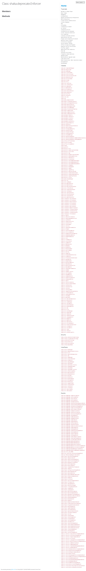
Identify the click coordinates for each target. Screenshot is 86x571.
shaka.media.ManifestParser (67, 104)
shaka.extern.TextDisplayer (67, 384)
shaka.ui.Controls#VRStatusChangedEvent (70, 562)
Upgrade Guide (64, 55)
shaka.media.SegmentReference (68, 113)
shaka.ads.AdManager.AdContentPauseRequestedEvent (73, 403)
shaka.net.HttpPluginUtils (67, 133)
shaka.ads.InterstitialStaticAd (68, 75)
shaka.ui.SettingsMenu (66, 273)
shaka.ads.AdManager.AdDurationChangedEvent (71, 407)
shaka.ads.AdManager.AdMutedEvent (69, 419)
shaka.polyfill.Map (65, 153)
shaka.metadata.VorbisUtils (67, 121)
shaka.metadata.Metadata (67, 119)
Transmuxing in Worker (66, 26)
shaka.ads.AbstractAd (66, 69)
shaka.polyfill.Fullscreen (67, 151)
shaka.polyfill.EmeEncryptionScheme (69, 150)
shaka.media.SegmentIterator (68, 112)
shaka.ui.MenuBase (65, 245)
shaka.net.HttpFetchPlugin (67, 131)
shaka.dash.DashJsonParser (67, 90)
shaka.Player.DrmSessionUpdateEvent (69, 476)
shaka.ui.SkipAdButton (66, 274)
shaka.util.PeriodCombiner (67, 323)
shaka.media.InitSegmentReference (69, 102)
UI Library (63, 28)
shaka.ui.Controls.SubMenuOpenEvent (69, 544)
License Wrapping (65, 22)
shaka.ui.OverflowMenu (66, 250)
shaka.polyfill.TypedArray (67, 169)
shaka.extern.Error (65, 352)
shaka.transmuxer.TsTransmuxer (68, 213)
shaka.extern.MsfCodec (66, 375)
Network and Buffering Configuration (70, 17)
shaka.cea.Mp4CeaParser (66, 87)
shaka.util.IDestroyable (67, 389)
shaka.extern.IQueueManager (67, 361)
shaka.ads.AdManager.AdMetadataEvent (70, 416)
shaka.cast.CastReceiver (67, 84)
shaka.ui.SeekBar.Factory (67, 271)
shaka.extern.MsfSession (67, 381)
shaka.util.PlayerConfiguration (68, 324)
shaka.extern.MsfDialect (67, 377)
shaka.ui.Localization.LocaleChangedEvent (71, 564)
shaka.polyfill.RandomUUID (67, 166)
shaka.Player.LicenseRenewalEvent (69, 486)
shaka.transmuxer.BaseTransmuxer (69, 201)
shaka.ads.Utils (65, 81)
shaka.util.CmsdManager (66, 301)
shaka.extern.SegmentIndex (67, 383)
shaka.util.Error (65, 309)
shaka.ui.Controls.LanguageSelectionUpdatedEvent (73, 539)
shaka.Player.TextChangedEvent (68, 520)
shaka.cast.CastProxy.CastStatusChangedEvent (72, 453)
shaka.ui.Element (65, 229)
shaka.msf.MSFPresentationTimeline (69, 125)
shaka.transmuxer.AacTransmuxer (68, 198)
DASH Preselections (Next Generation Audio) (71, 60)
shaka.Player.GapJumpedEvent (68, 483)
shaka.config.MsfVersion (67, 341)
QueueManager (64, 63)
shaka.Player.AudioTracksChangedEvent (70, 460)
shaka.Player (64, 145)
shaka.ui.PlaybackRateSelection (68, 254)
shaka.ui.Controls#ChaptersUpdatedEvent (70, 552)
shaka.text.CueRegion (66, 181)
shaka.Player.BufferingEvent (68, 465)
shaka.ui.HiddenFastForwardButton (69, 233)
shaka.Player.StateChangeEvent (68, 517)
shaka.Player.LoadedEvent (67, 488)
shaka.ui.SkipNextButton (67, 276)
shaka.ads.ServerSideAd (66, 78)
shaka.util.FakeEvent (66, 314)
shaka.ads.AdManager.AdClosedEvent (69, 400)
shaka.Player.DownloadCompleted (68, 471)
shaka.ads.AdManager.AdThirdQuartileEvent (71, 436)
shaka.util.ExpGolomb (66, 312)
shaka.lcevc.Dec (65, 96)
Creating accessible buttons (68, 35)
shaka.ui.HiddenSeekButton (67, 236)
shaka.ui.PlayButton (66, 256)
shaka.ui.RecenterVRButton (67, 262)
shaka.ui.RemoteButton (66, 263)
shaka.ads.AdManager (66, 71)
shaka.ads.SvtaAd (65, 80)
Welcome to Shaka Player (67, 11)
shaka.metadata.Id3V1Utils (67, 116)
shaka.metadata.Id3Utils (67, 115)
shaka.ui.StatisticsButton (67, 282)
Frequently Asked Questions (67, 54)
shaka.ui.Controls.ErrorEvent (68, 538)
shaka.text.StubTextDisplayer (68, 189)
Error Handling (64, 34)
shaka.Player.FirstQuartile (67, 482)
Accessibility (64, 61)
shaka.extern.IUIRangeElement (68, 366)
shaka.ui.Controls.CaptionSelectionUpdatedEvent (72, 533)
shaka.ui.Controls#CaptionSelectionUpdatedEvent (72, 548)
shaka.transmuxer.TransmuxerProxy (69, 210)
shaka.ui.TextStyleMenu (66, 289)
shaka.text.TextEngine (66, 191)
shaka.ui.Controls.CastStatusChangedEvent (71, 535)
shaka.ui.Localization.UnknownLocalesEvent (71, 567)
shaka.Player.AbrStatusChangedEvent (69, 456)
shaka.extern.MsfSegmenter (67, 380)
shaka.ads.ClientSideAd (66, 72)
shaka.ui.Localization (66, 241)
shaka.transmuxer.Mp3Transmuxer (68, 206)
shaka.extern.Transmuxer (67, 387)
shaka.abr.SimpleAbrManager (67, 68)
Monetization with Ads (66, 37)
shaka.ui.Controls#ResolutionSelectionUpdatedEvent (73, 556)
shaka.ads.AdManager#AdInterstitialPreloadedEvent (73, 445)
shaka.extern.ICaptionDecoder (68, 358)
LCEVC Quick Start (65, 58)
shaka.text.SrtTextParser (67, 188)
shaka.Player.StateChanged (67, 515)
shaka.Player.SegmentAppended (68, 507)
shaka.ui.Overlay (65, 251)
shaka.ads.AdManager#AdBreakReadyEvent (70, 442)
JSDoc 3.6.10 (13, 569)
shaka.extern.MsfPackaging (67, 378)
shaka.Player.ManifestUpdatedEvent (69, 492)
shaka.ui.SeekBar (65, 270)
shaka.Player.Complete (66, 468)
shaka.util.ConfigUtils (66, 303)
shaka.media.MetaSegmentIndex (68, 106)
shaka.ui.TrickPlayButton (67, 292)
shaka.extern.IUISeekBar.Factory (69, 369)
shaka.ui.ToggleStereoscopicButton (69, 291)
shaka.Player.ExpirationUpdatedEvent (70, 480)
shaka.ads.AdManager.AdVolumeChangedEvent (71, 438)
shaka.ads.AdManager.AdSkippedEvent (69, 429)
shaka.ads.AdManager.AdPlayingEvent (69, 422)
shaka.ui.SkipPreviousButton (68, 277)
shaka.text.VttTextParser (67, 195)
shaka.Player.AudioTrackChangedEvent (70, 459)
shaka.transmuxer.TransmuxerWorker (69, 212)
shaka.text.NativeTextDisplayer (68, 186)
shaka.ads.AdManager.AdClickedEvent (69, 397)
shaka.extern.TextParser (67, 386)
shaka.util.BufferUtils (66, 300)
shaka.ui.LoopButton (66, 242)
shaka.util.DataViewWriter (67, 306)
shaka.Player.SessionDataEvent (68, 509)
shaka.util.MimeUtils (66, 318)
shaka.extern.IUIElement (67, 363)
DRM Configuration (65, 19)
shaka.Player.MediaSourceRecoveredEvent (70, 495)
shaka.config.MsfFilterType (67, 340)
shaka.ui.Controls (65, 225)
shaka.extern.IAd (65, 355)
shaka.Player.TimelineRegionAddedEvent (70, 524)
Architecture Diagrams (66, 41)
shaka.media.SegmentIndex (67, 110)
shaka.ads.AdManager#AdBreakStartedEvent (71, 444)
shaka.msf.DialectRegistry (67, 122)
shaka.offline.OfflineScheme (68, 140)
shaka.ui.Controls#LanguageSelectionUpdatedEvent (73, 555)
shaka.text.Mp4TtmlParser (67, 183)
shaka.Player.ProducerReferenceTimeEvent (71, 503)
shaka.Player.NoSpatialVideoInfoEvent (70, 501)
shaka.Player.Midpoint (66, 500)
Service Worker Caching (66, 43)
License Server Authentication (68, 20)
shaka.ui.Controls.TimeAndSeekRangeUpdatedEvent (72, 545)
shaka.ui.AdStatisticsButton (68, 216)
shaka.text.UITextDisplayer (67, 194)
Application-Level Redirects (68, 49)
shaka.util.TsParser (66, 330)
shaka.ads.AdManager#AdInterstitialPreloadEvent (72, 447)
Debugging (63, 14)
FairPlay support (65, 47)
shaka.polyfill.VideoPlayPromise (69, 175)
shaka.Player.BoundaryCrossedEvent (69, 462)
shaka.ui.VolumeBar (65, 295)
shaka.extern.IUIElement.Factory (69, 364)
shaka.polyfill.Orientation (67, 159)
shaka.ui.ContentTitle (66, 222)
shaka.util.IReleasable (66, 390)
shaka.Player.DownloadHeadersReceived (70, 474)
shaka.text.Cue (64, 180)
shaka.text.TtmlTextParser (67, 192)
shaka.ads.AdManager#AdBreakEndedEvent (70, 441)
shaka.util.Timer (65, 329)
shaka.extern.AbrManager (67, 349)
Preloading (63, 25)
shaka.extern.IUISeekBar (67, 367)
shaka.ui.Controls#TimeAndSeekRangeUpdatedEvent (72, 559)
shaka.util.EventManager (67, 311)
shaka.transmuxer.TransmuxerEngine (69, 209)
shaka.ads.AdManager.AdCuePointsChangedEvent (72, 406)
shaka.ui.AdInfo (65, 215)
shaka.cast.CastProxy (66, 83)
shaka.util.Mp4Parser (66, 320)
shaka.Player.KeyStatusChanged (68, 485)
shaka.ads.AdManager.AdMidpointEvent (70, 418)
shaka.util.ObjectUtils (66, 321)
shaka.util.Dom (64, 307)
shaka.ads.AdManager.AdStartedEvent (69, 433)
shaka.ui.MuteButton (66, 247)
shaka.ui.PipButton (65, 253)
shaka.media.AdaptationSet (67, 99)
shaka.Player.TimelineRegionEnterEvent (70, 526)
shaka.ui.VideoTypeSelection (68, 294)
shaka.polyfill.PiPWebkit (67, 165)
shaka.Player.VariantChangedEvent (69, 532)
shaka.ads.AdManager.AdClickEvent (69, 398)
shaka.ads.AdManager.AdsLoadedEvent (69, 432)
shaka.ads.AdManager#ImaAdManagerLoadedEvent (72, 448)
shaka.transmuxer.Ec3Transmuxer (68, 203)
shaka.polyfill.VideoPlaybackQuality (70, 174)
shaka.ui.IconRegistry (66, 239)
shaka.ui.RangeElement (66, 260)
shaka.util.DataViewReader (67, 304)
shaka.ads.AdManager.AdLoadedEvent (69, 415)
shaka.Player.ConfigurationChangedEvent (70, 470)
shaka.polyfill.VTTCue (66, 177)
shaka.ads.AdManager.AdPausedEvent (69, 421)
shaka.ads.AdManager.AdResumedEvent (69, 427)
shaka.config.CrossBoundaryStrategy (69, 338)
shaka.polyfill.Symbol (66, 168)
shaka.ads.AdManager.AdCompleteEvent (70, 401)
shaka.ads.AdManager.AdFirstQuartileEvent (71, 409)
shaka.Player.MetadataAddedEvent (69, 497)
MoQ (62, 23)
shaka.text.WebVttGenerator (67, 197)
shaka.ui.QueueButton (66, 259)
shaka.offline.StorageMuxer (67, 143)
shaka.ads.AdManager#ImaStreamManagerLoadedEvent (73, 450)
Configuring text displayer (67, 31)
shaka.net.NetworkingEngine (67, 136)
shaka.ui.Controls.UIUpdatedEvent (69, 547)
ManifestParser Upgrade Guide (68, 57)
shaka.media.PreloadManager (67, 107)
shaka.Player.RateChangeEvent (68, 506)
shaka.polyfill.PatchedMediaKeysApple (70, 160)
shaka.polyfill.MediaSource (67, 157)
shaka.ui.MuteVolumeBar (66, 248)
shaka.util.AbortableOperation (68, 298)
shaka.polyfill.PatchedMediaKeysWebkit (70, 163)
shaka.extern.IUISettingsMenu (68, 370)
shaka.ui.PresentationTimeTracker (69, 257)
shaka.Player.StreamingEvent (68, 518)
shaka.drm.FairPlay (65, 93)
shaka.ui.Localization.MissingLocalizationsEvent (73, 565)
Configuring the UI (65, 29)
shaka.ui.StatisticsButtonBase (68, 283)
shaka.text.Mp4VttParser (67, 184)
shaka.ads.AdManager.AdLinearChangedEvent (71, 413)
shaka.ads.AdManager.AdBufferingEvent (70, 395)
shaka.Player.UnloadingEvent (68, 530)
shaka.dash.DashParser (66, 92)
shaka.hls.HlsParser (66, 95)
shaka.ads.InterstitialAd (67, 74)
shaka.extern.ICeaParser (67, 360)
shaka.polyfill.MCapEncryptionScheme (70, 154)
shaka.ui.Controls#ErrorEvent (68, 553)
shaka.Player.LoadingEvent (67, 489)
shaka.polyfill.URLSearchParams (68, 171)
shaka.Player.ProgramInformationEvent (70, 504)
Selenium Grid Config (66, 52)
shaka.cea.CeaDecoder (66, 86)
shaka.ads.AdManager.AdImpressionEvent (70, 410)
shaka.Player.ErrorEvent (67, 479)
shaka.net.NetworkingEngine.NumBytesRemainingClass (73, 137)
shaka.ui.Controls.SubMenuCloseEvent (70, 542)
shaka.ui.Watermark (65, 297)
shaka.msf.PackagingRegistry (68, 128)
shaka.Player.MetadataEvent (67, 498)
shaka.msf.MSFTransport (66, 127)
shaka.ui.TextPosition (66, 285)
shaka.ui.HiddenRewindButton (68, 235)
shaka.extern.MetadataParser (68, 374)
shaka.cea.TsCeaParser (66, 89)
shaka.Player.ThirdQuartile (67, 521)
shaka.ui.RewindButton (66, 266)
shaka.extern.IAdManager (67, 357)
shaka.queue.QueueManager (67, 178)
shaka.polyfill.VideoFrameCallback (69, 172)
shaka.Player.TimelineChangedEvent (69, 523)
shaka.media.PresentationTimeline (69, 109)
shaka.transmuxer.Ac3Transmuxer (68, 200)
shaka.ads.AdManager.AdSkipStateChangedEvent (72, 430)
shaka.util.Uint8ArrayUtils (67, 332)
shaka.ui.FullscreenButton (67, 232)
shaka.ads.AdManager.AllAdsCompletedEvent (71, 439)
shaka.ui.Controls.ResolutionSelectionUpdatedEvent (73, 541)
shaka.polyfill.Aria (66, 148)
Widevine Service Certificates (68, 46)
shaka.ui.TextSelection (66, 286)
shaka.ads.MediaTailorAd (67, 77)
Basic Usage (64, 13)
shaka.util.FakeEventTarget (67, 315)
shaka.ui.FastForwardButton (67, 230)
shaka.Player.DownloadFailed (68, 473)
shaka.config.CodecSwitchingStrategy (70, 337)
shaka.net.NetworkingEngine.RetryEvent (70, 454)
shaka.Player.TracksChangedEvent (69, 529)
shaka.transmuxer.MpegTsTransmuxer (69, 207)
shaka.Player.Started (66, 514)
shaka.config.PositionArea (67, 343)
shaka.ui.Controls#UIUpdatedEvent (69, 561)
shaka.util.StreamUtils (66, 326)
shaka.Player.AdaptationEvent (68, 457)
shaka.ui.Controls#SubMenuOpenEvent (69, 558)
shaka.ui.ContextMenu (66, 224)
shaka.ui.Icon (64, 238)
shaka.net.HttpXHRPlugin (67, 134)
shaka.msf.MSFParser (66, 124)
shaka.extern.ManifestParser (68, 372)
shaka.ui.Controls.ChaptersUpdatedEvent (70, 536)
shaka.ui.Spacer (65, 280)
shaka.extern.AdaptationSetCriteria (69, 351)
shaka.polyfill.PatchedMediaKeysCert (70, 162)
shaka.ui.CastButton (66, 219)
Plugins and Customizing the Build (69, 38)
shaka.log (63, 98)
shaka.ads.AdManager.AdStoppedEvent (69, 435)
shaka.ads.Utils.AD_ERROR (67, 451)
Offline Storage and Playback (68, 44)
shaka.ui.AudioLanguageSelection (69, 218)
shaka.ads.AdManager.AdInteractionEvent (70, 412)
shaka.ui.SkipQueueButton (67, 279)
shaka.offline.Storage (66, 142)
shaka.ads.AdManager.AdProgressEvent (70, 424)
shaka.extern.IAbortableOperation (69, 354)
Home (63, 5)
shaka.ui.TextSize (65, 288)
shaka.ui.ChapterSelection (67, 221)
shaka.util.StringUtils (66, 327)
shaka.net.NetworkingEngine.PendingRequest (71, 139)
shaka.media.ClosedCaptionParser (69, 101)
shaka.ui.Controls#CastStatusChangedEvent (71, 550)
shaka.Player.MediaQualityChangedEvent (70, 494)
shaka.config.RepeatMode (67, 344)
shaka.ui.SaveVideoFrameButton (68, 268)
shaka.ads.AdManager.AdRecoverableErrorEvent (72, 426)
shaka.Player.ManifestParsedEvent (69, 491)
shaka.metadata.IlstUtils (67, 118)
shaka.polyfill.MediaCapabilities (69, 156)
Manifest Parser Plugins (67, 40)
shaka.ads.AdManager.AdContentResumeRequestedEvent (73, 404)
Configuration (64, 16)
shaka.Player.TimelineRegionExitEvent (70, 527)
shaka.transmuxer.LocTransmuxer (68, 204)
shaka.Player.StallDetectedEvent (69, 512)
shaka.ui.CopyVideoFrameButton (68, 227)
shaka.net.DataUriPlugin (67, 130)
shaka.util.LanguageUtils (67, 317)
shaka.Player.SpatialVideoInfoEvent (69, 511)
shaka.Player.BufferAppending (68, 463)
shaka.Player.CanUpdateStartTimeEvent (70, 467)
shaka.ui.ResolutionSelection (68, 265)
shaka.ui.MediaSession (66, 244)
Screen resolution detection (68, 32)
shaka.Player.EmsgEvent (66, 477)
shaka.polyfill (64, 147)
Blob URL (63, 50)
